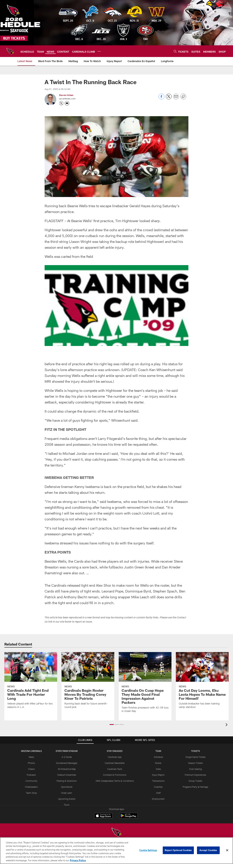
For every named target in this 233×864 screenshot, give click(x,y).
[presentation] (227, 725)
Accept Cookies (208, 850)
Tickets (195, 751)
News (31, 757)
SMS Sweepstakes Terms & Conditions (115, 781)
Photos (31, 763)
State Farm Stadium (67, 751)
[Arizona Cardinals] (116, 832)
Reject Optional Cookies (178, 850)
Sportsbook (66, 787)
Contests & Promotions (114, 775)
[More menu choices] (99, 51)
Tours (66, 804)
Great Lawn (66, 793)
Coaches (158, 787)
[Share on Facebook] (161, 98)
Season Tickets (195, 763)
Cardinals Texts (114, 769)
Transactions (158, 781)
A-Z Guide (67, 757)
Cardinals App (115, 757)
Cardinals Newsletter (115, 763)
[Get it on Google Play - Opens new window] (128, 817)
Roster (158, 763)
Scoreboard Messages (66, 763)
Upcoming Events (66, 799)
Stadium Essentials (66, 775)
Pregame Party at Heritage (195, 787)
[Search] (175, 51)
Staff (158, 793)
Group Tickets (195, 781)
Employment (158, 799)
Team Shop (31, 793)
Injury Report (158, 775)
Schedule (158, 757)
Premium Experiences (195, 775)
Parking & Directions (67, 781)
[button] (111, 724)
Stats (158, 769)
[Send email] (176, 98)
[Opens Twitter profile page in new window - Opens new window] (61, 103)
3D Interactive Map (67, 769)
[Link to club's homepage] (10, 51)
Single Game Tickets (195, 757)
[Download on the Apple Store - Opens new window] (103, 816)
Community (31, 781)
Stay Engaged (115, 751)
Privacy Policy (78, 860)
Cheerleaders (31, 787)
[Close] (227, 850)
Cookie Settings (148, 850)
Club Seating (195, 769)
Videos (31, 769)
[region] (116, 850)
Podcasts (31, 775)
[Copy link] (183, 97)
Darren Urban (66, 95)
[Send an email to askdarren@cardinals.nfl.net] (67, 103)
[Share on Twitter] (169, 98)
